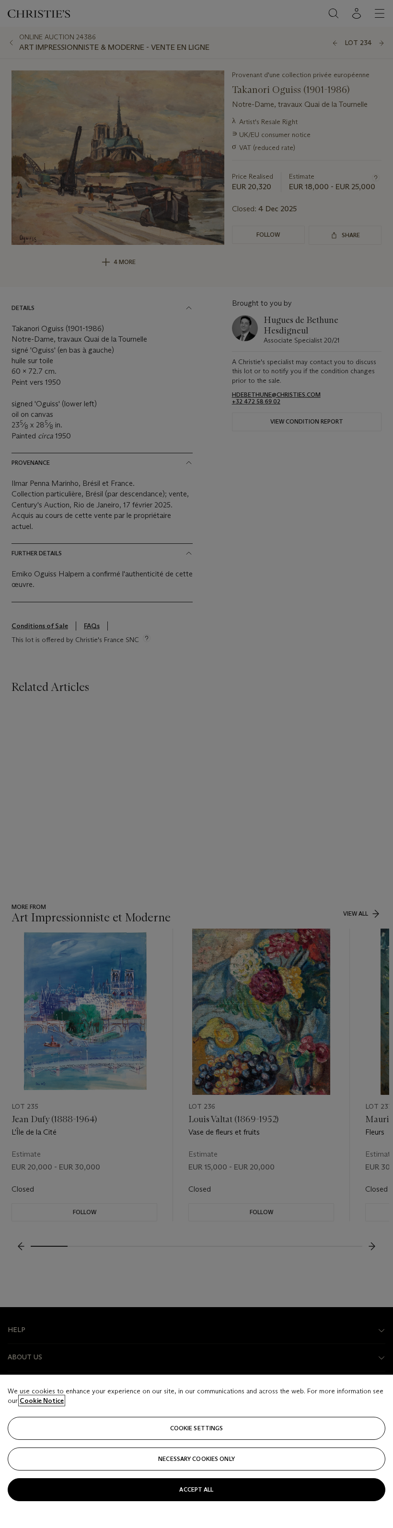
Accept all (196, 1489)
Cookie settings (196, 1428)
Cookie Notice (42, 1400)
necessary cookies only (196, 1458)
